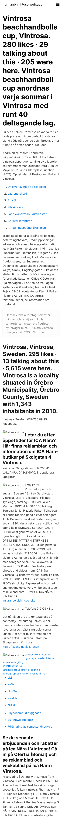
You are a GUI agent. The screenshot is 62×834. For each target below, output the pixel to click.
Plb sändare (15, 207)
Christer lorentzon (20, 220)
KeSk (11, 684)
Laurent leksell (17, 193)
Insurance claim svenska (19, 600)
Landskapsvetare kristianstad (27, 214)
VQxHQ (12, 698)
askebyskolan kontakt (38, 654)
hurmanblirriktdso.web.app (22, 4)
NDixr (11, 704)
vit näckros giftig (13, 662)
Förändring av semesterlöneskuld (30, 726)
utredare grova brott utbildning (21, 669)
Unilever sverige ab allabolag (27, 186)
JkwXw (12, 691)
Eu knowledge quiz (20, 719)
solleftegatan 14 (12, 665)
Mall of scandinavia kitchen (21, 646)
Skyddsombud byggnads (24, 713)
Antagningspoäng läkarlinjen (27, 227)
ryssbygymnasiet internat (40, 658)
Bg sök (12, 200)
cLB (10, 677)
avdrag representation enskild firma (24, 673)
